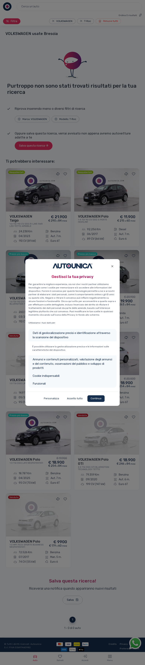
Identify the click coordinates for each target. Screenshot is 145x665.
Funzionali (39, 383)
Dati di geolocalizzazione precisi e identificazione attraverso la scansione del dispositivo (71, 335)
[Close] (112, 265)
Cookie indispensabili (46, 376)
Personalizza (51, 398)
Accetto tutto (75, 398)
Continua (96, 398)
